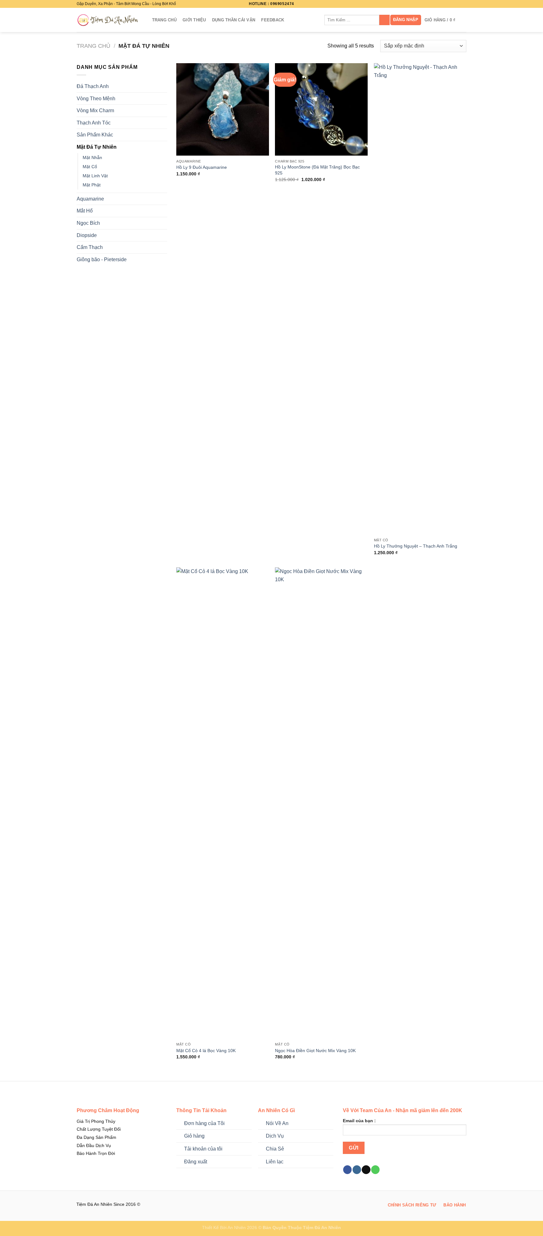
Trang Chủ (164, 20)
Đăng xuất (195, 1161)
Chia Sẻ (275, 1148)
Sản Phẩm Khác (95, 134)
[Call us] (375, 1169)
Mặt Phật (92, 184)
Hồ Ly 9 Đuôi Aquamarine (201, 167)
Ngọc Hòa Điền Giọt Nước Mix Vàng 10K (315, 1050)
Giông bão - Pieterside (102, 259)
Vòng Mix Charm (95, 110)
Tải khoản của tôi (203, 1148)
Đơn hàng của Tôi (204, 1123)
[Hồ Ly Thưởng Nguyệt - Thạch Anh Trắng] (420, 299)
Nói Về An (277, 1123)
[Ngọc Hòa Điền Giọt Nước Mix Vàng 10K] (321, 803)
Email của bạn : (359, 1120)
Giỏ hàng (194, 1136)
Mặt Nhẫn (92, 157)
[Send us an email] (463, 4)
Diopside (87, 235)
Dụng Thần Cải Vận (233, 20)
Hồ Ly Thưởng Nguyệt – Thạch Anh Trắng (415, 546)
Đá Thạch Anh (93, 86)
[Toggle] (164, 86)
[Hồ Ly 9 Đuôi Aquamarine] (222, 109)
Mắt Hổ (85, 210)
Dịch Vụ (275, 1136)
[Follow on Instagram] (451, 4)
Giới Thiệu (194, 20)
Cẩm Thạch (90, 247)
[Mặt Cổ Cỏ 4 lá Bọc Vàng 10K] (222, 803)
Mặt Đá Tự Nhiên (97, 147)
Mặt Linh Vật (95, 175)
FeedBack (272, 20)
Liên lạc (274, 1161)
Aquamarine (90, 198)
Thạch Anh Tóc (94, 122)
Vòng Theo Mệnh (96, 98)
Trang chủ (93, 45)
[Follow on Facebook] (445, 4)
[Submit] (384, 20)
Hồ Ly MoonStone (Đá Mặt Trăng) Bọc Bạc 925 (317, 169)
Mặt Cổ (90, 166)
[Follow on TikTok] (457, 4)
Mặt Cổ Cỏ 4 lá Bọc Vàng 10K (206, 1050)
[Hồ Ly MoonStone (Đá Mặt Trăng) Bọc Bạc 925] (321, 109)
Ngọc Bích (88, 223)
